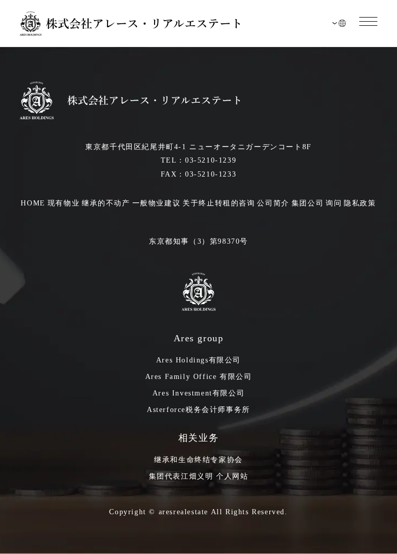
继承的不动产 (106, 203)
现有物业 (64, 203)
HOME (33, 203)
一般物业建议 (156, 203)
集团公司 (308, 203)
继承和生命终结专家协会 (198, 460)
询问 (334, 203)
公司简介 (273, 203)
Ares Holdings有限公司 (198, 360)
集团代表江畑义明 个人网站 (199, 476)
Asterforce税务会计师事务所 (198, 410)
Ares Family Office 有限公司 (198, 377)
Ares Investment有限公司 (198, 393)
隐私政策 (360, 203)
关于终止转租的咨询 (218, 203)
